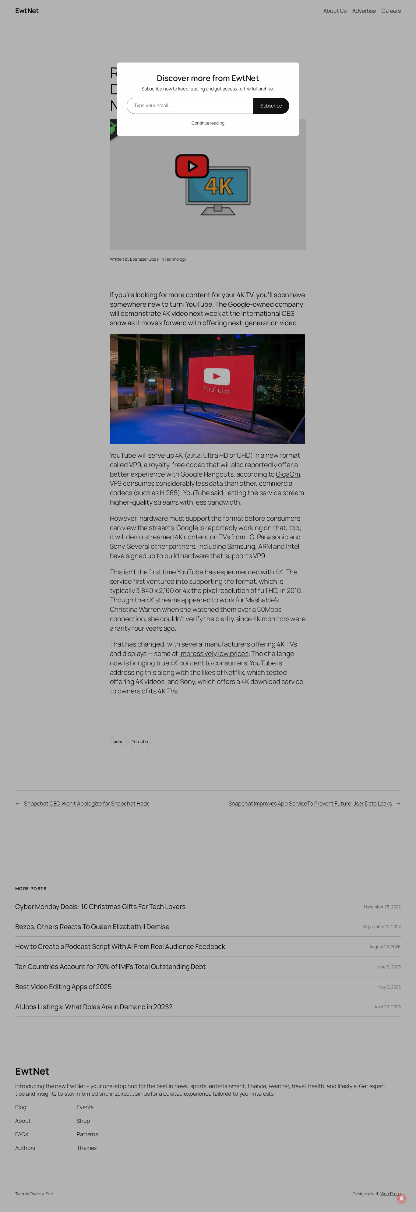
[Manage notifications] (402, 1198)
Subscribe (271, 105)
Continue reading (208, 123)
